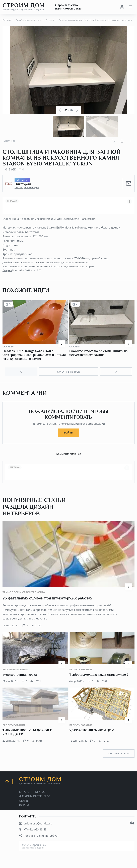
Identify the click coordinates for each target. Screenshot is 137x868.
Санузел (9, 141)
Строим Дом (24, 7)
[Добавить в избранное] (113, 141)
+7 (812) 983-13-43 (35, 829)
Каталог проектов (32, 792)
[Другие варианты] (130, 141)
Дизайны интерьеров (34, 796)
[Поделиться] (122, 141)
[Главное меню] (130, 7)
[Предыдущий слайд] (21, 371)
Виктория (23, 184)
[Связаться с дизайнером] (128, 183)
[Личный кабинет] (122, 7)
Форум (24, 805)
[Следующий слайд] (116, 371)
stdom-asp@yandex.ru (38, 823)
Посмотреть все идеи (27, 187)
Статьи (24, 800)
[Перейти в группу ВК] (131, 822)
